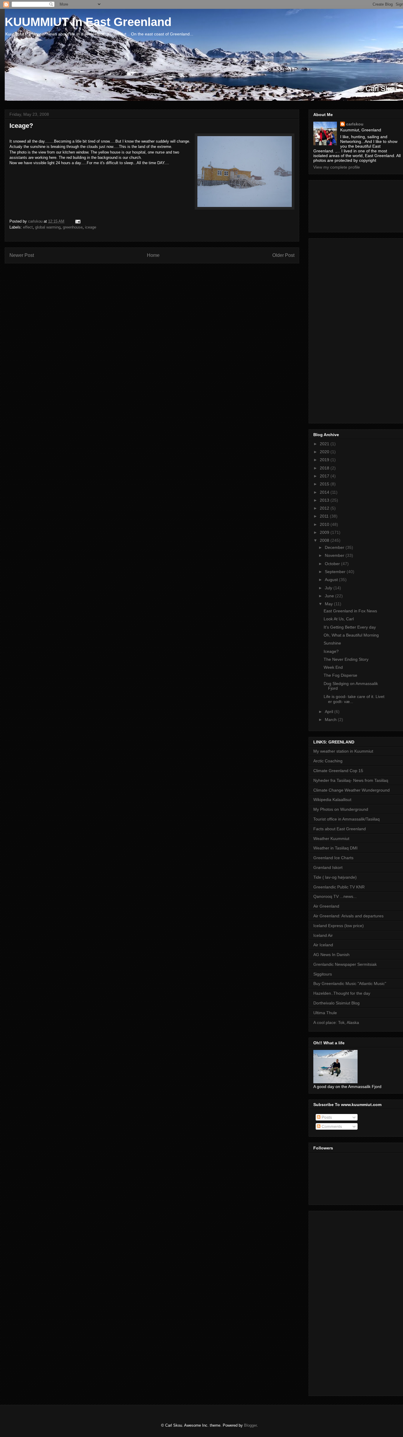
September (336, 571)
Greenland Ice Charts (333, 857)
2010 (325, 524)
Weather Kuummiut (331, 838)
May (329, 603)
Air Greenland (326, 906)
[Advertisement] (339, 204)
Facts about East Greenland (339, 828)
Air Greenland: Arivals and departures (348, 916)
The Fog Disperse (340, 675)
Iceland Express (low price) (338, 925)
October (333, 563)
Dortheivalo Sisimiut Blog (336, 1003)
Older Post (283, 255)
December (335, 547)
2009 (325, 532)
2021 (325, 443)
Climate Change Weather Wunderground (351, 790)
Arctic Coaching (328, 761)
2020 (325, 451)
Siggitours (322, 974)
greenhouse (73, 227)
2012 (325, 508)
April (329, 711)
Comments (331, 1126)
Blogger (250, 1425)
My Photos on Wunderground (340, 809)
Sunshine (332, 643)
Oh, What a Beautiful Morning (351, 635)
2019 (325, 459)
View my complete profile (336, 167)
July (329, 587)
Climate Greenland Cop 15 (338, 770)
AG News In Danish (331, 954)
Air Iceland (323, 944)
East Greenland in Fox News (350, 611)
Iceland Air (323, 935)
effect (28, 227)
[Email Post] (77, 221)
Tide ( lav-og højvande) (335, 877)
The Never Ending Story (346, 659)
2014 (325, 492)
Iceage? (331, 651)
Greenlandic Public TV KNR (339, 887)
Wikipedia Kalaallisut (332, 799)
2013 (325, 500)
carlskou (354, 124)
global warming (47, 227)
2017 (325, 476)
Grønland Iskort (328, 867)
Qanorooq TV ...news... (335, 896)
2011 (325, 516)
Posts (326, 1117)
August (332, 579)
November (335, 555)
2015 (325, 484)
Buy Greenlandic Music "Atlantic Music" (349, 983)
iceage (90, 227)
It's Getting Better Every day (350, 627)
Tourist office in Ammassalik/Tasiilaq (346, 819)
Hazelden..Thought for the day (341, 993)
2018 (325, 468)
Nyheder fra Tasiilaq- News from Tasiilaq (350, 780)
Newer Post (21, 255)
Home (153, 255)
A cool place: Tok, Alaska (336, 1022)
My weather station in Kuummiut (343, 751)
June (330, 595)
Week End (333, 667)
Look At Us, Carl (339, 618)
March (331, 719)
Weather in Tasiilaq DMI (335, 848)
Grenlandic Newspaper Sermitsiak (345, 964)
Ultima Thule (325, 1012)
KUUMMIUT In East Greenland (88, 21)
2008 (325, 540)
